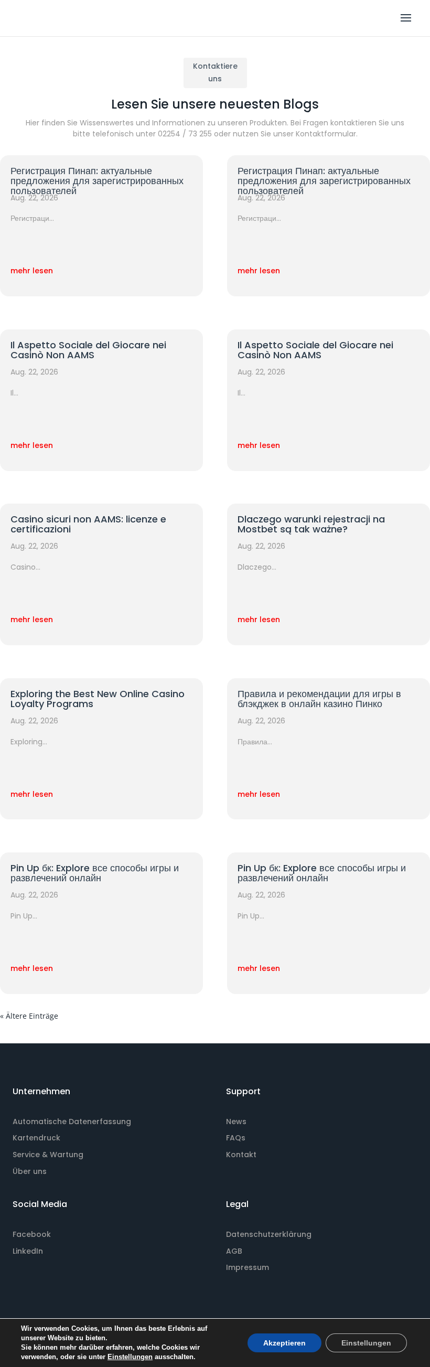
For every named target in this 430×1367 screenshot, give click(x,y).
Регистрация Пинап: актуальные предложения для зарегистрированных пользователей (97, 180)
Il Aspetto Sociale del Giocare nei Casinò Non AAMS (88, 349)
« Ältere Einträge (29, 1016)
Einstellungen (130, 1357)
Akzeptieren (284, 1343)
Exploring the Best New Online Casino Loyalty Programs (97, 698)
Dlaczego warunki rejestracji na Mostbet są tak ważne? (311, 524)
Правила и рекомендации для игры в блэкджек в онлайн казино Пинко (319, 698)
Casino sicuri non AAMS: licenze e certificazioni (88, 524)
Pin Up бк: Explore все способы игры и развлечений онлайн (94, 872)
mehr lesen (31, 270)
